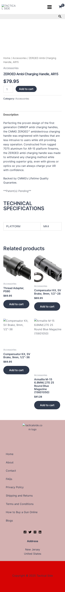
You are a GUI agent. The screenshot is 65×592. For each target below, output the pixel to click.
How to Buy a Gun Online (22, 512)
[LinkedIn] (40, 532)
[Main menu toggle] (49, 7)
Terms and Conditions (20, 504)
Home (6, 58)
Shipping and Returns (19, 495)
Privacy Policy (15, 487)
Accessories (19, 58)
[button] (60, 16)
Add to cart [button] (16, 304)
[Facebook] (25, 532)
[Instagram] (35, 532)
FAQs (9, 479)
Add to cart (26, 89)
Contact (11, 470)
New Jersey (32, 549)
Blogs (9, 520)
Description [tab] (10, 114)
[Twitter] (30, 532)
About (10, 462)
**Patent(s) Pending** (17, 191)
